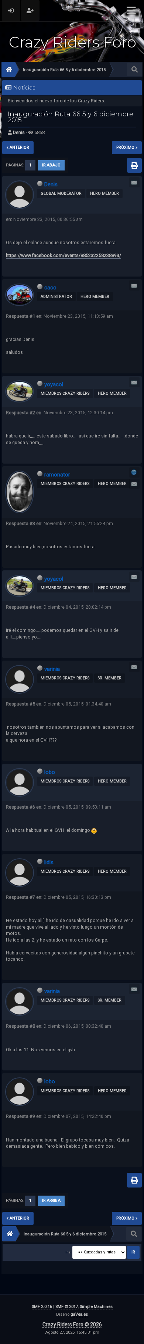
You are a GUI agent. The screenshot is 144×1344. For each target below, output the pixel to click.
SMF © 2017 (66, 1306)
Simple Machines (96, 1306)
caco (50, 287)
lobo (49, 772)
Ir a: (68, 1252)
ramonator (57, 474)
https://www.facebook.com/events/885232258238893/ (63, 255)
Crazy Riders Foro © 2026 (72, 1324)
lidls (49, 862)
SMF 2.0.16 (42, 1306)
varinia (52, 669)
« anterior (18, 147)
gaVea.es (79, 1314)
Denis (19, 132)
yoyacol (53, 384)
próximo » (126, 147)
